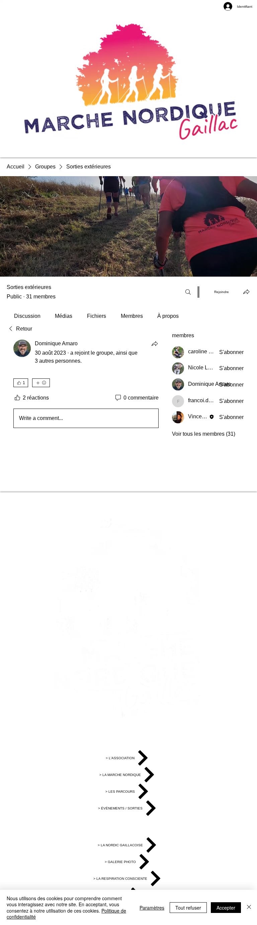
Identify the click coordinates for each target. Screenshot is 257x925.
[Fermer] (249, 907)
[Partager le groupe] (246, 292)
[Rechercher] (188, 292)
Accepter (226, 907)
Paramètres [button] (152, 907)
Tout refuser (188, 907)
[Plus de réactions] (41, 382)
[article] (86, 385)
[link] (27, 316)
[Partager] (155, 344)
